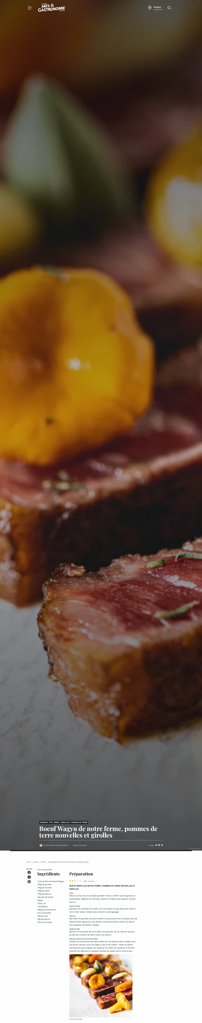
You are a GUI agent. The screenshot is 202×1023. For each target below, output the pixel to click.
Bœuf (56, 822)
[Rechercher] (169, 7)
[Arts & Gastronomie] (52, 8)
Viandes (44, 822)
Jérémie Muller (50, 845)
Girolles (65, 822)
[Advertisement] (159, 881)
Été (50, 822)
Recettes (35, 862)
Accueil (28, 862)
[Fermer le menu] (29, 7)
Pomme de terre (79, 822)
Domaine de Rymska (62, 845)
